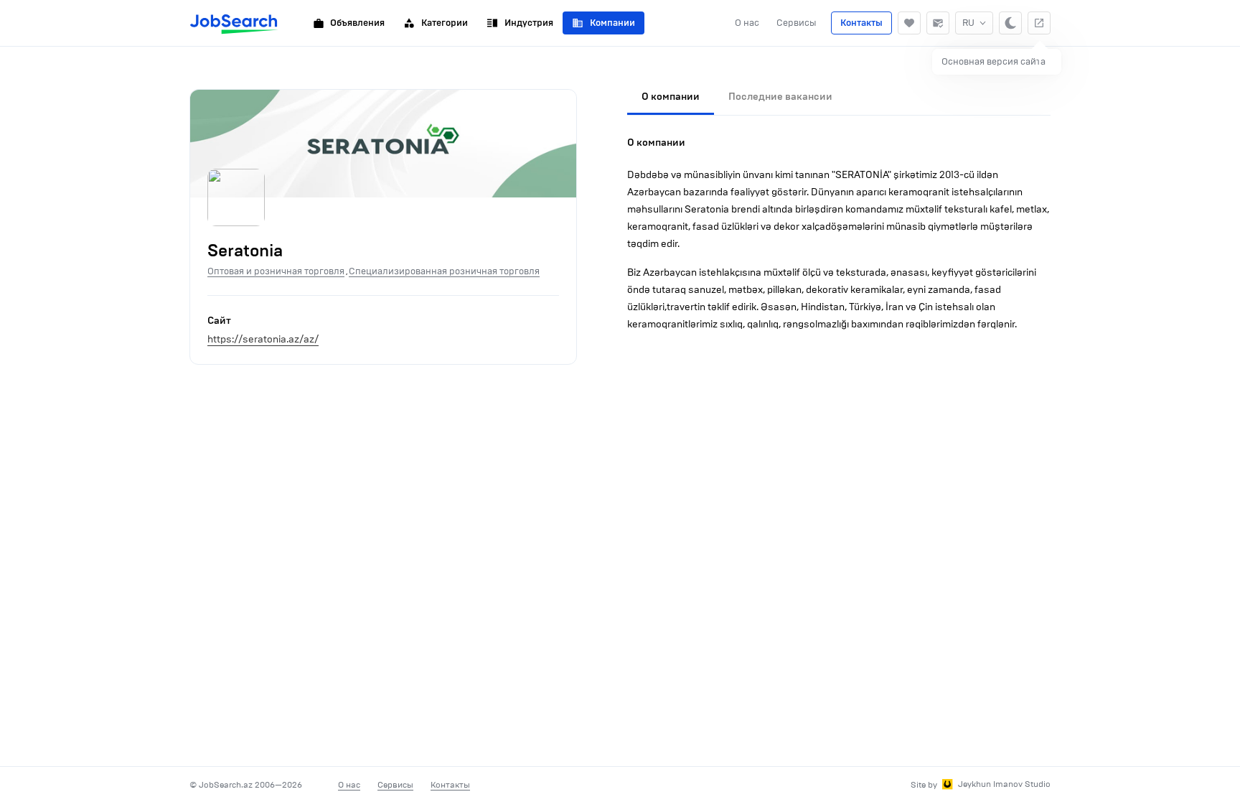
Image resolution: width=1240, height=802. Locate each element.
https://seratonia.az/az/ (263, 339)
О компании (671, 96)
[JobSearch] (234, 22)
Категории (444, 23)
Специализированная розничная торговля (444, 271)
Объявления (357, 23)
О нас (747, 22)
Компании (612, 23)
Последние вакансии (780, 96)
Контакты (861, 23)
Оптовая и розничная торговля (275, 271)
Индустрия (528, 23)
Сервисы (796, 22)
